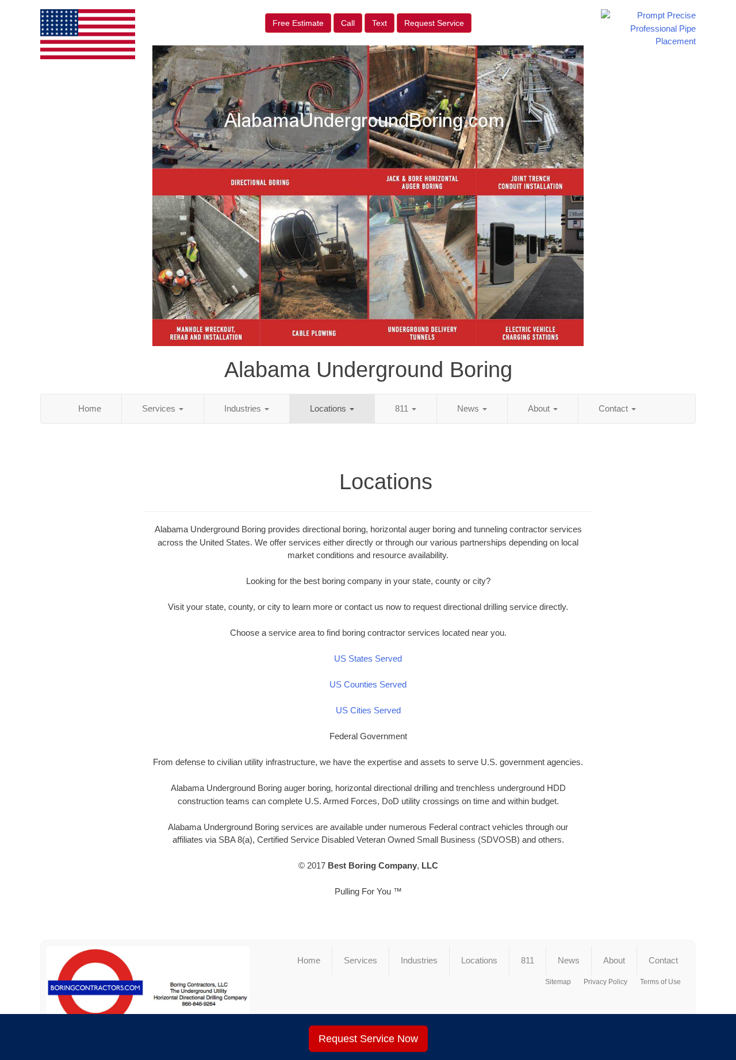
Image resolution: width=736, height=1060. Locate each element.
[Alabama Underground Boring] (148, 992)
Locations (329, 408)
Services (160, 408)
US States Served (368, 658)
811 (403, 408)
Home (89, 408)
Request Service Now (368, 1038)
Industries (243, 408)
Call (348, 23)
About (540, 408)
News (469, 408)
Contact (614, 408)
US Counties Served (368, 684)
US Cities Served (368, 710)
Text (379, 23)
